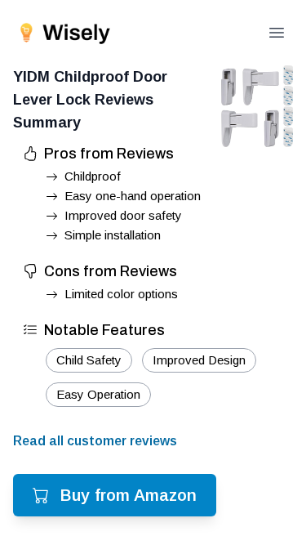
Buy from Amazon (128, 495)
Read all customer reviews (95, 441)
